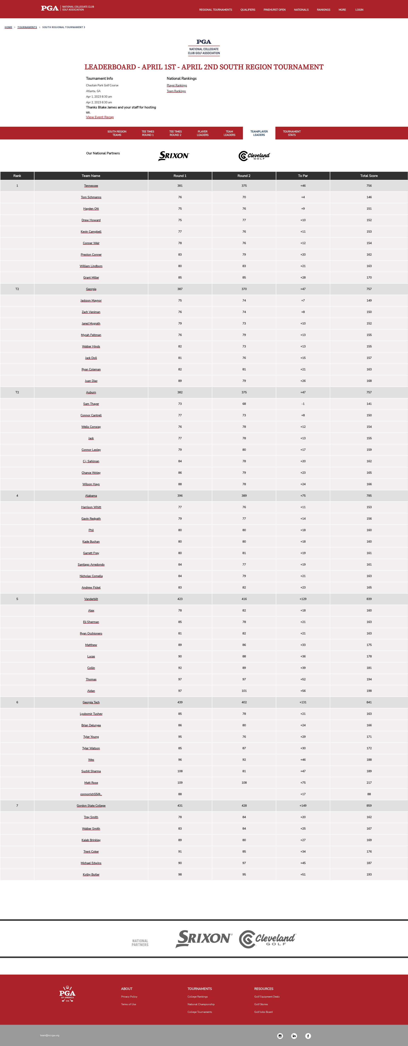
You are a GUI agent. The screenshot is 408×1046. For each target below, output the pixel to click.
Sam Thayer (91, 404)
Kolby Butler (91, 875)
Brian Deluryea (91, 725)
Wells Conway (91, 427)
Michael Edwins (91, 863)
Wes (91, 760)
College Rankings (198, 996)
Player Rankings (177, 85)
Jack (91, 438)
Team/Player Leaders (259, 133)
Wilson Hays (91, 484)
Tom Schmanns (91, 197)
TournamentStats (292, 133)
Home (8, 27)
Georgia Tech (91, 702)
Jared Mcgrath (91, 323)
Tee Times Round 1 (148, 133)
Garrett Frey (91, 553)
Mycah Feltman (91, 335)
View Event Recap (100, 117)
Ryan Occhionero (91, 633)
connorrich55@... (91, 794)
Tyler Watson (91, 748)
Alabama (91, 496)
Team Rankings (176, 91)
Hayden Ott (91, 209)
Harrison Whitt (91, 507)
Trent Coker (91, 852)
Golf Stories (261, 1004)
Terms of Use (128, 1004)
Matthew (91, 645)
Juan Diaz (91, 381)
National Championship (201, 1004)
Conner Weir (91, 243)
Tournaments (27, 27)
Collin (91, 668)
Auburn (91, 392)
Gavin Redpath (91, 519)
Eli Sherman (91, 622)
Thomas (91, 679)
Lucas (91, 656)
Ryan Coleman (91, 369)
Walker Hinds (91, 346)
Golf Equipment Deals (267, 996)
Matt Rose (91, 783)
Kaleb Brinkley (91, 840)
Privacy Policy (129, 996)
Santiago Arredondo (91, 565)
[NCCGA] (67, 994)
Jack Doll (91, 358)
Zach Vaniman (91, 312)
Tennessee (91, 186)
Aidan (91, 691)
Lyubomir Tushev (91, 714)
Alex (91, 610)
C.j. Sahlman (91, 461)
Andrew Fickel (91, 588)
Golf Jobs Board (263, 1012)
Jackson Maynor (91, 300)
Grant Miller (91, 278)
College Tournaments (200, 1012)
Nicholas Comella (91, 576)
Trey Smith (91, 817)
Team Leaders (229, 133)
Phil (91, 530)
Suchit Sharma (91, 771)
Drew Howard (91, 220)
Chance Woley (91, 473)
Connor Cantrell (91, 415)
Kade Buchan (91, 542)
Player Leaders (202, 133)
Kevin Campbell (91, 232)
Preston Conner (91, 255)
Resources (263, 989)
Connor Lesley (91, 450)
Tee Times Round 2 (175, 133)
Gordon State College (91, 806)
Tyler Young (91, 737)
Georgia (91, 289)
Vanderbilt (91, 599)
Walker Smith (91, 829)
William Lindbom (91, 266)
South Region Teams (117, 133)
